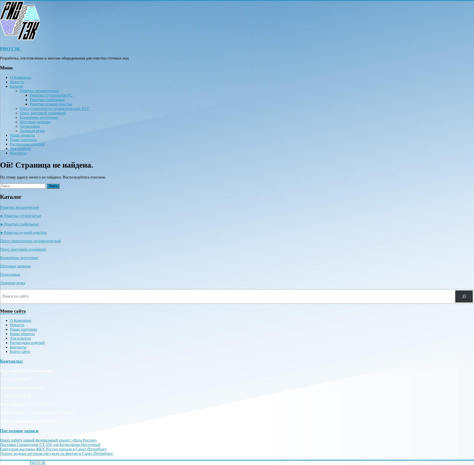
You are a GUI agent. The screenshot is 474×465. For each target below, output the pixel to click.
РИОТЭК (10, 48)
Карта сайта (20, 351)
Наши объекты (22, 135)
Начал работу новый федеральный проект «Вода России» (48, 440)
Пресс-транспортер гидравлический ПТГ (54, 108)
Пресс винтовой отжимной (43, 113)
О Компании (20, 77)
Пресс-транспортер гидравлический (30, 241)
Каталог (16, 86)
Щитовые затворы (35, 122)
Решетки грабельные (47, 100)
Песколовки (30, 126)
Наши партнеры (23, 140)
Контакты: (11, 361)
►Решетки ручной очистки (23, 232)
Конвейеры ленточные (39, 117)
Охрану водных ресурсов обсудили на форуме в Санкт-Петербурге (56, 453)
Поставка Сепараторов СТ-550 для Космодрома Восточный (50, 445)
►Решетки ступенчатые (20, 216)
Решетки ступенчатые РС (51, 95)
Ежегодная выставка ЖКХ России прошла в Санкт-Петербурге (53, 449)
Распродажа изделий (27, 144)
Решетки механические (39, 91)
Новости (17, 82)
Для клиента (20, 148)
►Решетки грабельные (19, 224)
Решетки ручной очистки (51, 104)
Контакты (18, 153)
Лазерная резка (32, 131)
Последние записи (19, 430)
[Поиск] (464, 296)
